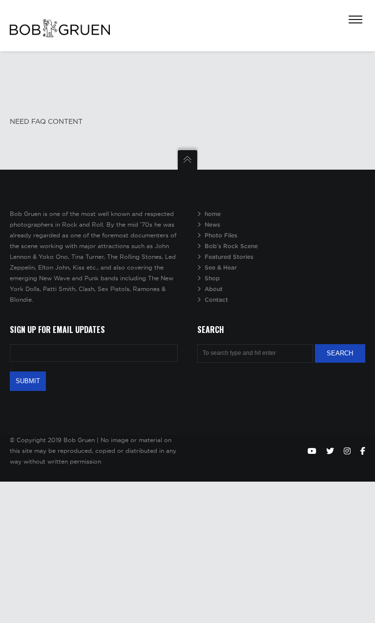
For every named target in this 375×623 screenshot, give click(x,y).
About (214, 289)
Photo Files (221, 235)
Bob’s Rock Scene (231, 246)
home (213, 214)
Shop (212, 278)
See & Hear (221, 267)
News (212, 224)
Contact (216, 299)
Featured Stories (229, 256)
